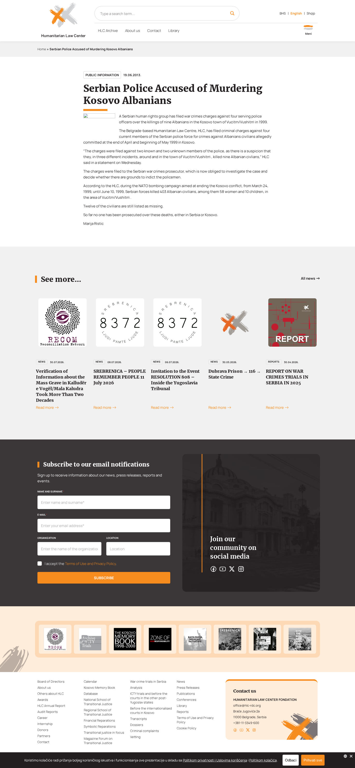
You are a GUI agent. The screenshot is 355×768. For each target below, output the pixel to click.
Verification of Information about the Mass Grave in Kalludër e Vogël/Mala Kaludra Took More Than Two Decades (61, 385)
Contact (154, 30)
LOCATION (112, 538)
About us (132, 30)
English (296, 13)
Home (41, 49)
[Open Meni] (308, 30)
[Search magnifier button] (232, 13)
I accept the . (81, 563)
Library (173, 30)
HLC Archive (108, 30)
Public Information (102, 75)
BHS (283, 13)
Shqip (311, 13)
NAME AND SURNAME (50, 491)
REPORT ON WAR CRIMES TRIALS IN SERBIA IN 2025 (287, 377)
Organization (46, 538)
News (41, 361)
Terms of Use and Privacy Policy (90, 563)
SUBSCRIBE (104, 577)
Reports (273, 361)
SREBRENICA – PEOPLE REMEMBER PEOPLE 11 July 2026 (119, 377)
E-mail (42, 514)
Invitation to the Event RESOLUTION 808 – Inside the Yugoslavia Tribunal (175, 379)
